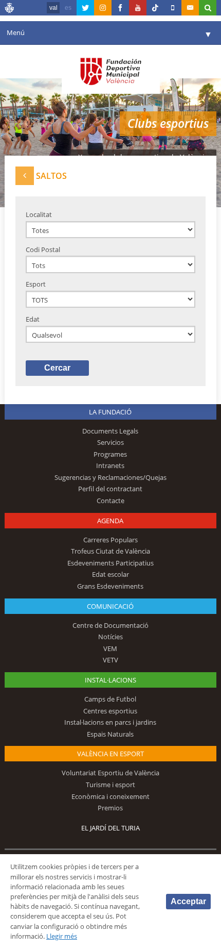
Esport (36, 284)
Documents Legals (110, 431)
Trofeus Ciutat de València (110, 551)
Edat (33, 319)
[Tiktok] (155, 7)
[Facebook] (120, 7)
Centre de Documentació (110, 625)
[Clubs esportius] (24, 176)
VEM (110, 648)
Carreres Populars (110, 539)
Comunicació (110, 606)
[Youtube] (137, 7)
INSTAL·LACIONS (110, 680)
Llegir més (61, 936)
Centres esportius (110, 710)
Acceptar (188, 901)
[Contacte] (190, 7)
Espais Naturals (110, 734)
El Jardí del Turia (110, 828)
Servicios (110, 442)
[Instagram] (103, 7)
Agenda (110, 520)
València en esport (110, 753)
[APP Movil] (172, 7)
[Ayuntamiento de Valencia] (10, 9)
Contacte (110, 500)
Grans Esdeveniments (110, 586)
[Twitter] (85, 7)
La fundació (110, 412)
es (68, 7)
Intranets (110, 465)
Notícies (110, 636)
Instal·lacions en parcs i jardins (110, 722)
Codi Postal (43, 249)
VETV (110, 659)
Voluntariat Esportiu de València (110, 772)
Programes (110, 454)
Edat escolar (110, 574)
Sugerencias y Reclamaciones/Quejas (110, 477)
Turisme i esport (110, 784)
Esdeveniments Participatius (110, 563)
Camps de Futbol (110, 699)
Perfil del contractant (110, 488)
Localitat (39, 214)
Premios (110, 807)
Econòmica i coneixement (110, 796)
